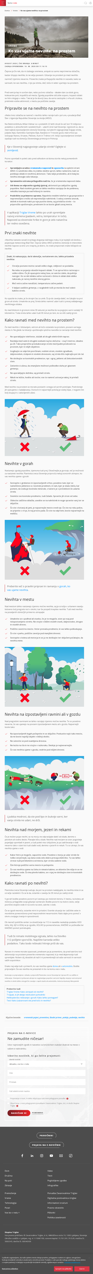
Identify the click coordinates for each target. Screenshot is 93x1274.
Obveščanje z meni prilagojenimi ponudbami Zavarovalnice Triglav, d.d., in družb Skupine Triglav (44, 1104)
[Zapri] (89, 1258)
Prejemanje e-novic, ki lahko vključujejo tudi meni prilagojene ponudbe (38, 1098)
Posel (7, 1207)
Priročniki (46, 1135)
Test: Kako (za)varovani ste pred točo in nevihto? (29, 1000)
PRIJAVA (90, 2)
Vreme (15, 11)
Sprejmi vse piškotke (63, 1269)
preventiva (44, 1017)
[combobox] (46, 1064)
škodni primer (56, 1017)
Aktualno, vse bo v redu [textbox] (19, 1064)
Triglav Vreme (27, 212)
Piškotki (51, 1212)
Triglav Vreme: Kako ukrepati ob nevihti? (25, 991)
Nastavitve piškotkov (10, 1269)
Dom (7, 1171)
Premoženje (10, 1193)
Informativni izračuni (57, 1203)
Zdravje (8, 1185)
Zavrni (82, 1269)
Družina (8, 1175)
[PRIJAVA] (90, 3)
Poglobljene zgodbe (57, 1180)
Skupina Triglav (12, 1232)
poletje (65, 1017)
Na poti (8, 1180)
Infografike (52, 1185)
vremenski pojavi (31, 1017)
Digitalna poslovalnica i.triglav (61, 1198)
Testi (49, 1175)
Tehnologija (10, 1203)
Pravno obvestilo (55, 1207)
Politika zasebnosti (56, 1217)
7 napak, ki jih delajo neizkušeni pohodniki (26, 994)
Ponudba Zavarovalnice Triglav (62, 1193)
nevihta (81, 1017)
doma (55, 966)
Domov (7, 11)
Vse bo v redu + (12, 1212)
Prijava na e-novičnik (46, 1145)
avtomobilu (67, 966)
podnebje (73, 1017)
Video (50, 1171)
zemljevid (12, 150)
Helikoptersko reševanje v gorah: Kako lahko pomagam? (32, 997)
